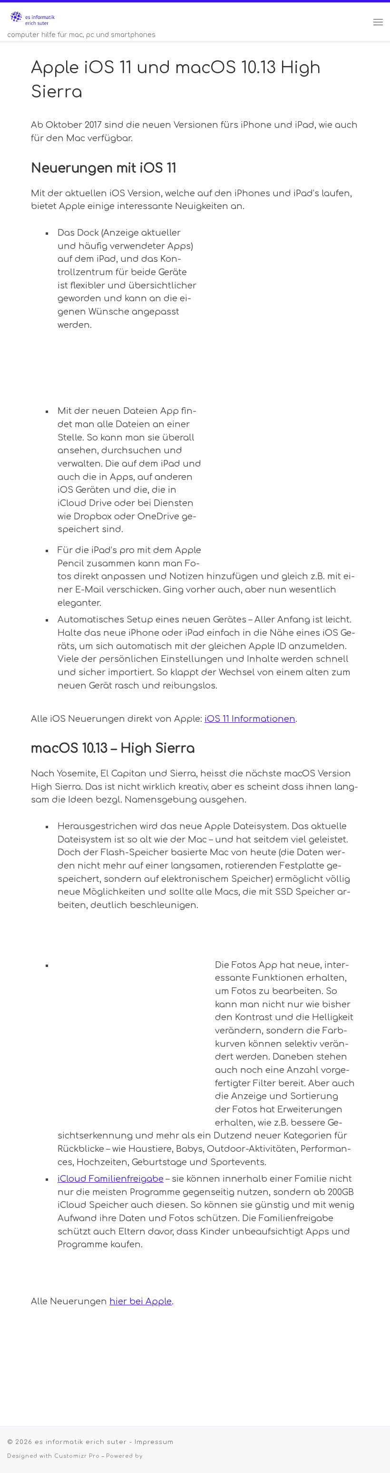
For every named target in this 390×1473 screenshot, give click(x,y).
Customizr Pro (77, 1456)
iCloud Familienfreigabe (111, 1179)
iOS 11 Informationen (250, 719)
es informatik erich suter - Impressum (104, 1441)
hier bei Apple (140, 1301)
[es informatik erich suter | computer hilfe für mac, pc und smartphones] (32, 17)
